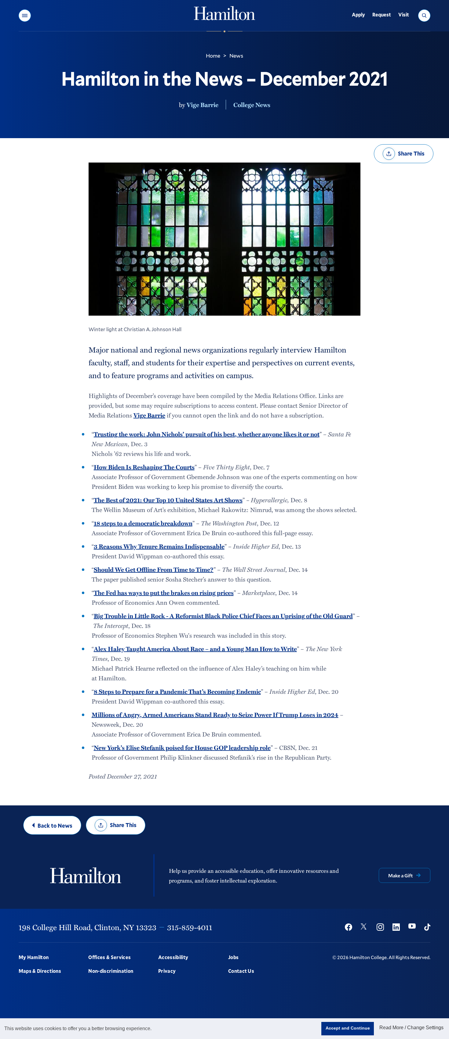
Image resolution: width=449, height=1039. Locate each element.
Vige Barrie (202, 104)
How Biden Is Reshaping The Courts (144, 466)
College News (251, 104)
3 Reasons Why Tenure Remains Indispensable (159, 546)
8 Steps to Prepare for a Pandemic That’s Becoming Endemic (177, 691)
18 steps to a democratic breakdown (143, 523)
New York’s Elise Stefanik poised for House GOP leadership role (182, 747)
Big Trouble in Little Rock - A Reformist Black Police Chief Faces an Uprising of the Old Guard (223, 615)
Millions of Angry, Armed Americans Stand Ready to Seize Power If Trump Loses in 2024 (215, 714)
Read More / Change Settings (411, 1027)
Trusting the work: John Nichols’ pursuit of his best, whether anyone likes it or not (206, 434)
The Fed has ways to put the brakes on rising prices (164, 592)
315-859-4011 (189, 927)
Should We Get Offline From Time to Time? (154, 569)
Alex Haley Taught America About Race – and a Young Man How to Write (195, 648)
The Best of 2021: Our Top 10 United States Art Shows (168, 499)
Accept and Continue (348, 1028)
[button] (24, 15)
